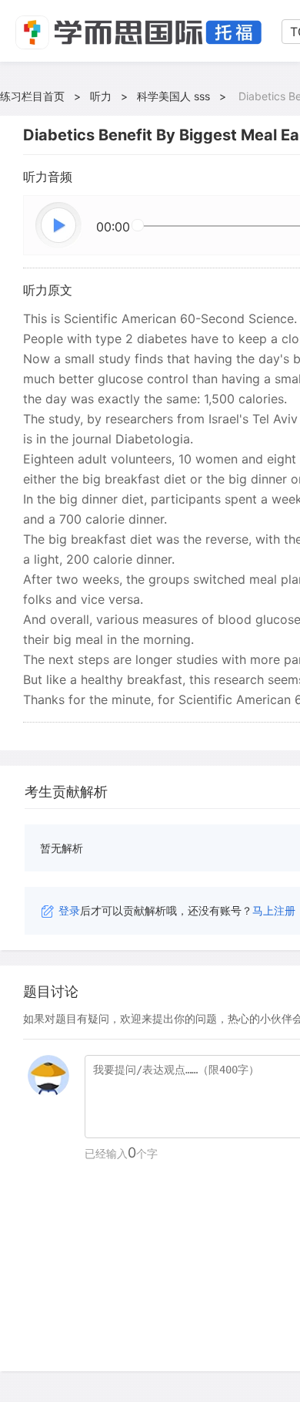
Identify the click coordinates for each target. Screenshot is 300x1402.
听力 (101, 96)
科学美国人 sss (173, 96)
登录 (69, 910)
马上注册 (273, 910)
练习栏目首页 (32, 96)
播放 (59, 226)
